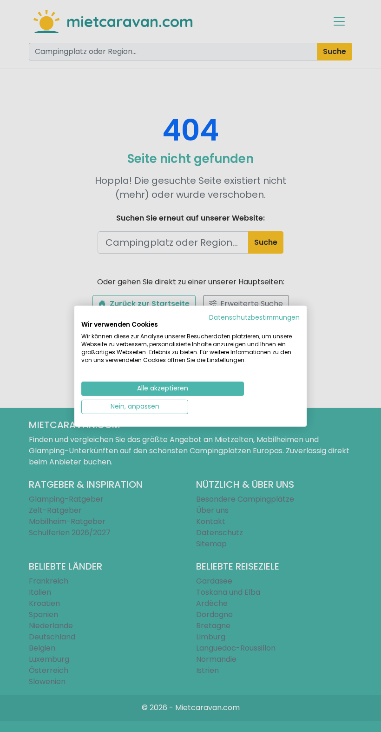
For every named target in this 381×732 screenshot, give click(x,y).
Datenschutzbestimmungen (254, 317)
